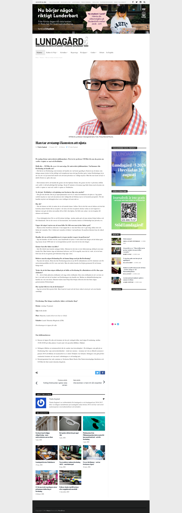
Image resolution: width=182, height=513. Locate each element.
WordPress (61, 511)
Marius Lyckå (127, 254)
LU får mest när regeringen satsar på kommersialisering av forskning (46, 489)
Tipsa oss (95, 2)
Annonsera (76, 2)
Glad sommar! (127, 239)
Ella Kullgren (128, 263)
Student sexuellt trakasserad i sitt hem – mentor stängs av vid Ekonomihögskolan (134, 269)
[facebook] (102, 372)
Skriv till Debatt (120, 2)
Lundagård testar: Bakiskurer (45, 462)
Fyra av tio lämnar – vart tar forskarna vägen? (91, 463)
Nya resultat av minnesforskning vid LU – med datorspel (69, 463)
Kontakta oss (65, 2)
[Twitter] (137, 2)
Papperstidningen (106, 2)
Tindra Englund (42, 147)
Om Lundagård (54, 2)
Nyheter (42, 57)
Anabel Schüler (128, 282)
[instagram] (141, 2)
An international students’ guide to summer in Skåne (133, 279)
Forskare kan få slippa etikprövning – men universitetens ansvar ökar (44, 435)
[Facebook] (133, 2)
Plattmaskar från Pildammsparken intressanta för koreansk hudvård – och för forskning (93, 436)
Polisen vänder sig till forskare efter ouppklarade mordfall (69, 488)
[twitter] (97, 372)
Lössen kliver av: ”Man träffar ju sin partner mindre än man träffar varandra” (134, 250)
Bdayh (48, 511)
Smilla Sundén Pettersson (132, 241)
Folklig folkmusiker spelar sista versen (55, 382)
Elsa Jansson (127, 274)
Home (37, 57)
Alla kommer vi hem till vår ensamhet (87, 381)
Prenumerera (86, 2)
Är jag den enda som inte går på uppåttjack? (132, 259)
